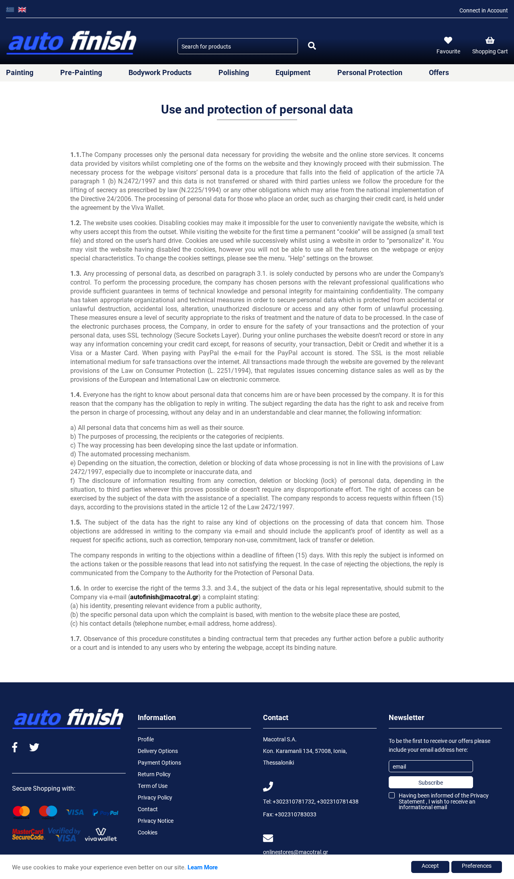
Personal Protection (369, 72)
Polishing (233, 72)
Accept (430, 865)
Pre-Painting (81, 72)
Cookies (147, 832)
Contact (148, 809)
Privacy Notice (155, 820)
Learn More (203, 867)
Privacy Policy (155, 797)
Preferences (477, 865)
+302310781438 (338, 801)
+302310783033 (295, 814)
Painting (19, 72)
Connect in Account (483, 10)
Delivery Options (158, 751)
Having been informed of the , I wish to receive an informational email (444, 801)
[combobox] (237, 46)
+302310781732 (293, 801)
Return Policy (154, 774)
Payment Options (159, 762)
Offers (439, 72)
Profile (146, 739)
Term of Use (152, 785)
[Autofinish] (72, 43)
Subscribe (430, 782)
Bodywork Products (160, 72)
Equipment (292, 72)
